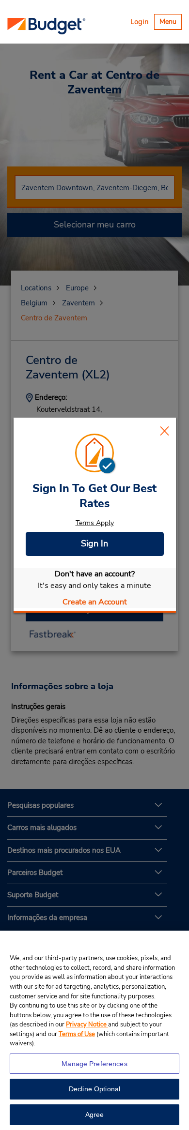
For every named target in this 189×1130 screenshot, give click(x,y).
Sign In (94, 543)
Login (139, 22)
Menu (170, 23)
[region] (94, 1030)
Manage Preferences (94, 1064)
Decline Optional (94, 1089)
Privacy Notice (87, 1024)
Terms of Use (77, 1034)
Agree (94, 1114)
